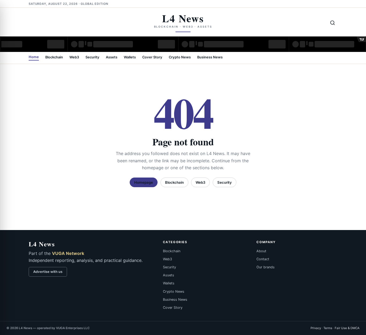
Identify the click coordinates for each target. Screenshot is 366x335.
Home (34, 57)
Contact (262, 259)
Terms (327, 328)
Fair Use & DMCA (347, 328)
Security (92, 57)
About (261, 251)
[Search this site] (332, 23)
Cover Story (152, 57)
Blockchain (54, 57)
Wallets (130, 57)
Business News (210, 57)
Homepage (143, 182)
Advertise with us (47, 272)
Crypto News (180, 57)
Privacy (316, 328)
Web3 (74, 57)
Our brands (265, 267)
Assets (111, 57)
